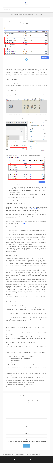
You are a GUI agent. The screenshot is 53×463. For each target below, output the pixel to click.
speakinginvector (35, 459)
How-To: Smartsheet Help (18, 14)
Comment (26, 402)
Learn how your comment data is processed (31, 454)
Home (12, 14)
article (12, 83)
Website (26, 433)
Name (26, 420)
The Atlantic (34, 208)
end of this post (35, 83)
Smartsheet (37, 63)
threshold (22, 223)
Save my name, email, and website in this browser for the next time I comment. (26, 441)
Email (26, 426)
